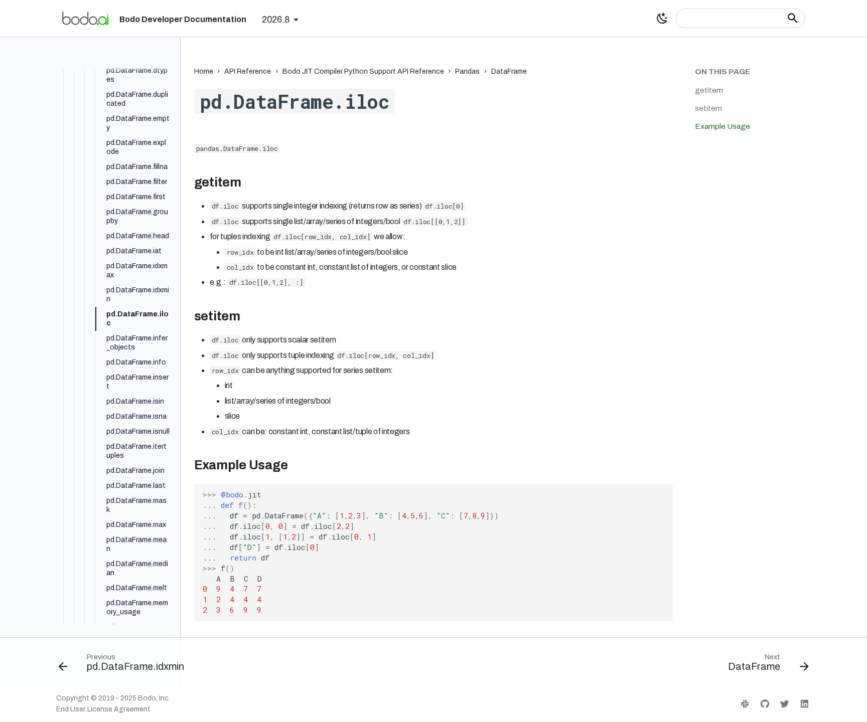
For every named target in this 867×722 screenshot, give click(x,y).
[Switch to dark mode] (662, 18)
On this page (722, 71)
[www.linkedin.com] (804, 703)
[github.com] (764, 703)
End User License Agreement (103, 709)
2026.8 (276, 20)
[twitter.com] (784, 703)
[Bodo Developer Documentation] (85, 18)
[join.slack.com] (745, 703)
